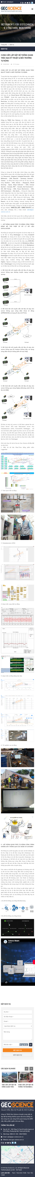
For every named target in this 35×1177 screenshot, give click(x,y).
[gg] (23, 3)
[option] (17, 28)
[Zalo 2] (15, 1143)
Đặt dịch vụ (17, 1050)
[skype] (29, 3)
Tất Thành (19, 1170)
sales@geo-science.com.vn (15, 1137)
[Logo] (14, 9)
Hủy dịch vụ (17, 1055)
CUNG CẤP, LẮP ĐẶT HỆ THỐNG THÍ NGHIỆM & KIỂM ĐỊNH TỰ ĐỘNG (8, 1086)
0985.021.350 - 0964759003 (18, 1134)
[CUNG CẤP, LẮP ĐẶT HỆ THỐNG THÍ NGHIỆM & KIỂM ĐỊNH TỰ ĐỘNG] (9, 1077)
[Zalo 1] (32, 3)
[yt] (27, 3)
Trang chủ (4, 44)
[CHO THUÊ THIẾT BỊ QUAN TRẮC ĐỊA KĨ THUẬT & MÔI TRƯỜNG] (26, 1077)
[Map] (17, 1155)
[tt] (25, 3)
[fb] (20, 3)
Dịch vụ (12, 44)
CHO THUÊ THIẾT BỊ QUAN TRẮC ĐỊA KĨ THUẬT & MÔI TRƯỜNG (25, 1086)
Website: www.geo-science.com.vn (13, 1139)
